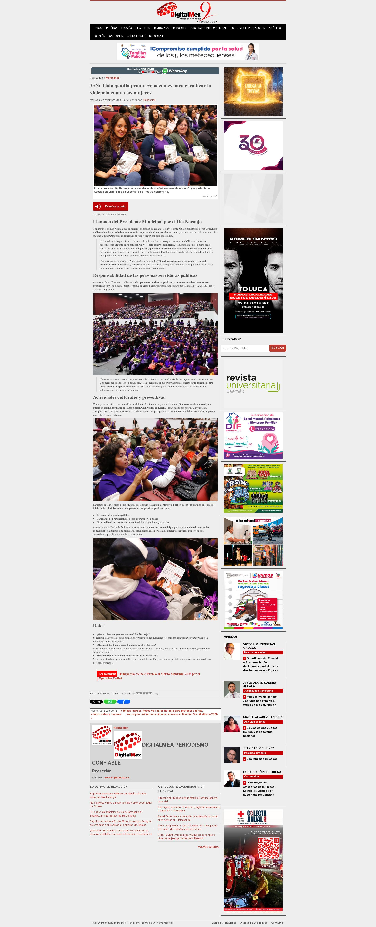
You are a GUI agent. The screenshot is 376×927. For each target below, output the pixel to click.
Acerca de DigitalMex (253, 923)
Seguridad (143, 28)
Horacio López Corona (262, 772)
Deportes (180, 28)
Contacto (277, 923)
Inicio (98, 28)
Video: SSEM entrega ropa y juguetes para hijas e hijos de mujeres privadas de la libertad (186, 836)
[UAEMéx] (253, 383)
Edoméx (126, 28)
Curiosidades (136, 36)
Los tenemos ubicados (261, 758)
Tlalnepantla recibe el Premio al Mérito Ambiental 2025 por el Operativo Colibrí (149, 676)
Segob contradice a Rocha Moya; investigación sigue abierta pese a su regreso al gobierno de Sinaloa (120, 823)
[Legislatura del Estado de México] (253, 91)
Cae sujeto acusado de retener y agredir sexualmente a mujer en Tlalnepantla (189, 809)
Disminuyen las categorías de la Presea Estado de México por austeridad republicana (258, 788)
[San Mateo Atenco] (253, 599)
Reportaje (156, 36)
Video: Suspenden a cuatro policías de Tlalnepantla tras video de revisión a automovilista (187, 827)
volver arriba (208, 847)
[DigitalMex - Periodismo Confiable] (188, 13)
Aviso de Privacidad (224, 923)
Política (112, 28)
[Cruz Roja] (253, 861)
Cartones (116, 36)
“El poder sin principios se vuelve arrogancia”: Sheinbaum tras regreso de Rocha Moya (116, 814)
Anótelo (275, 28)
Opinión (100, 36)
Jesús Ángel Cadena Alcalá (259, 684)
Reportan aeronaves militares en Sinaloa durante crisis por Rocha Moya (118, 795)
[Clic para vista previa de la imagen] (155, 145)
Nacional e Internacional (209, 28)
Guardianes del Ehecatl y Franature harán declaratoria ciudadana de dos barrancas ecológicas (260, 664)
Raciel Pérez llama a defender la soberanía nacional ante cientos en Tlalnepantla (187, 818)
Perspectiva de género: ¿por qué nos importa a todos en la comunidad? (260, 700)
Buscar (277, 348)
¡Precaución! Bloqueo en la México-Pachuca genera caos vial (187, 799)
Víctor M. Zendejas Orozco (259, 646)
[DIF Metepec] (253, 435)
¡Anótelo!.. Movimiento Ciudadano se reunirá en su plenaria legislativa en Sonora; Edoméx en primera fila (121, 832)
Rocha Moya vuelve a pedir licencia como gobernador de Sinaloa (121, 804)
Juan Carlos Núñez (258, 748)
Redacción (149, 100)
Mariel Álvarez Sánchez (262, 717)
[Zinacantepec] (253, 487)
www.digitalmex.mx (117, 778)
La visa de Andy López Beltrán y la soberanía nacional (260, 731)
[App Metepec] (188, 51)
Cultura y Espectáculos (247, 28)
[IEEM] (253, 145)
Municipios (161, 28)
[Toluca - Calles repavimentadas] (253, 541)
